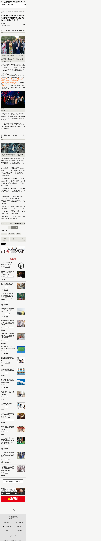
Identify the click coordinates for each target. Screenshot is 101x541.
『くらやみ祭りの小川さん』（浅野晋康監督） (12, 79)
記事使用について (19, 522)
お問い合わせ (19, 530)
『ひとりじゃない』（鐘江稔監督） (9, 80)
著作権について (19, 526)
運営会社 (6, 530)
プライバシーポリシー (6, 526)
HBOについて (6, 522)
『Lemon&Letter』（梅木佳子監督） (10, 82)
